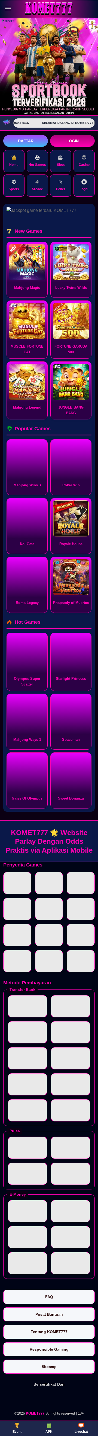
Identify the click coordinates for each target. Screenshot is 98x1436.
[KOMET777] (49, 9)
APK (49, 1432)
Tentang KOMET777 (49, 1332)
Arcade (37, 189)
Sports (14, 189)
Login (72, 141)
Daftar (25, 141)
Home (14, 165)
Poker (60, 189)
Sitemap (49, 1366)
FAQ (49, 1297)
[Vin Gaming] (49, 1398)
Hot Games (37, 165)
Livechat (81, 1432)
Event (17, 1432)
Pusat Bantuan (49, 1314)
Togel (84, 189)
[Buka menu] (8, 9)
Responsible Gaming (49, 1349)
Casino (84, 165)
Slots (61, 165)
